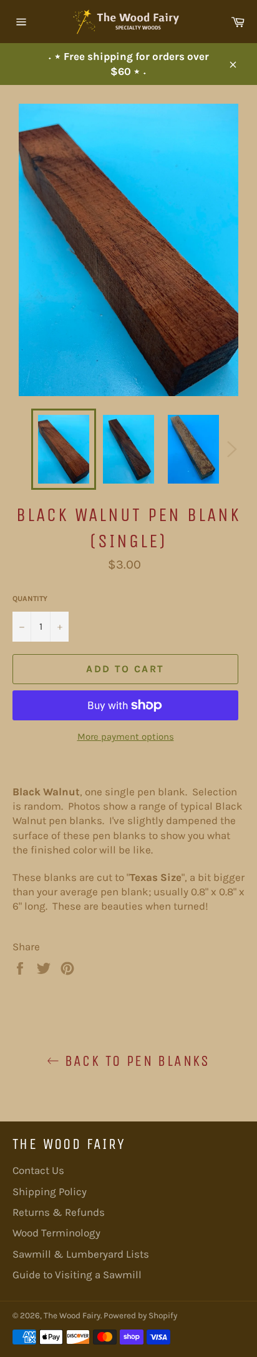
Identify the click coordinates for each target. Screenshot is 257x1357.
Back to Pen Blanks (134, 1061)
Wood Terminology (56, 1232)
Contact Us (38, 1170)
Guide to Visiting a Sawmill (77, 1274)
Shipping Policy (49, 1191)
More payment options (125, 736)
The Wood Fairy (72, 1315)
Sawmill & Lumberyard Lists (80, 1254)
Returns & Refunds (58, 1212)
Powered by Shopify (140, 1315)
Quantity (29, 598)
